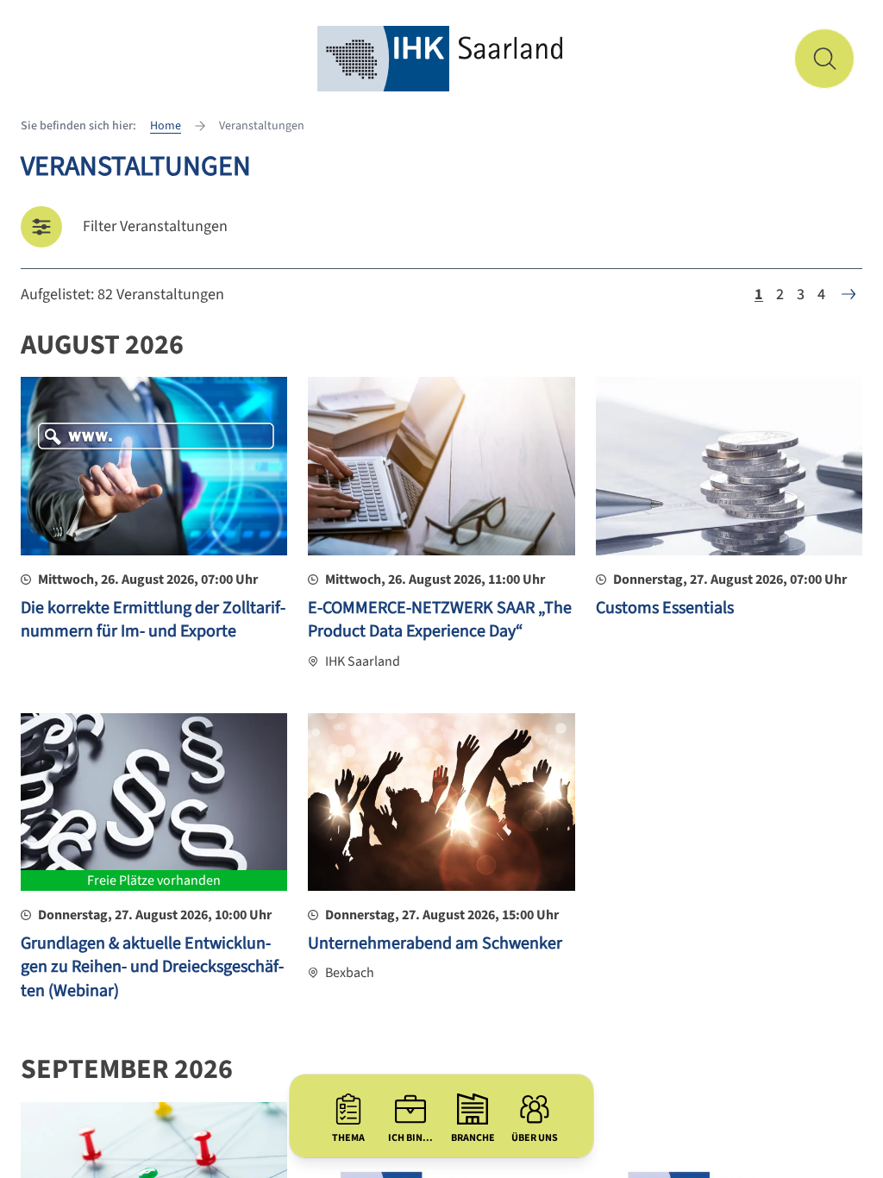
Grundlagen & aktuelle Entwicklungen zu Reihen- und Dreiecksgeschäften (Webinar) (152, 967)
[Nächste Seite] (848, 294)
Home (165, 126)
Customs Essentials (665, 608)
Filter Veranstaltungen (155, 226)
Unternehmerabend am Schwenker (435, 943)
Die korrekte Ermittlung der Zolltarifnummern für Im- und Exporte (153, 620)
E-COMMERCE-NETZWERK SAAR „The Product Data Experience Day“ (440, 620)
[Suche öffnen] (824, 59)
